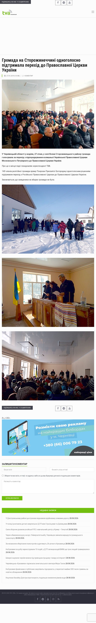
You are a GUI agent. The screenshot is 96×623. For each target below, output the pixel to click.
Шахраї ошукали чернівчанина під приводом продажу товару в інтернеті (36, 558)
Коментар (29, 76)
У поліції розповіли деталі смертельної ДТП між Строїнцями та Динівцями (36, 524)
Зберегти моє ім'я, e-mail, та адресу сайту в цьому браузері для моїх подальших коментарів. (42, 476)
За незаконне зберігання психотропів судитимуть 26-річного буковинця (35, 544)
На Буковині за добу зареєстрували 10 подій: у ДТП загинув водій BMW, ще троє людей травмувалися (48, 549)
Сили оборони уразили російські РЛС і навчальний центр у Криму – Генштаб (37, 529)
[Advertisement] (48, 36)
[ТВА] (9, 12)
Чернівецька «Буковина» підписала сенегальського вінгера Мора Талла (35, 564)
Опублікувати (12, 498)
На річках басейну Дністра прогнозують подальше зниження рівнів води (36, 578)
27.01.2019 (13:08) (13, 76)
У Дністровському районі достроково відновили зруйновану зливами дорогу (37, 518)
